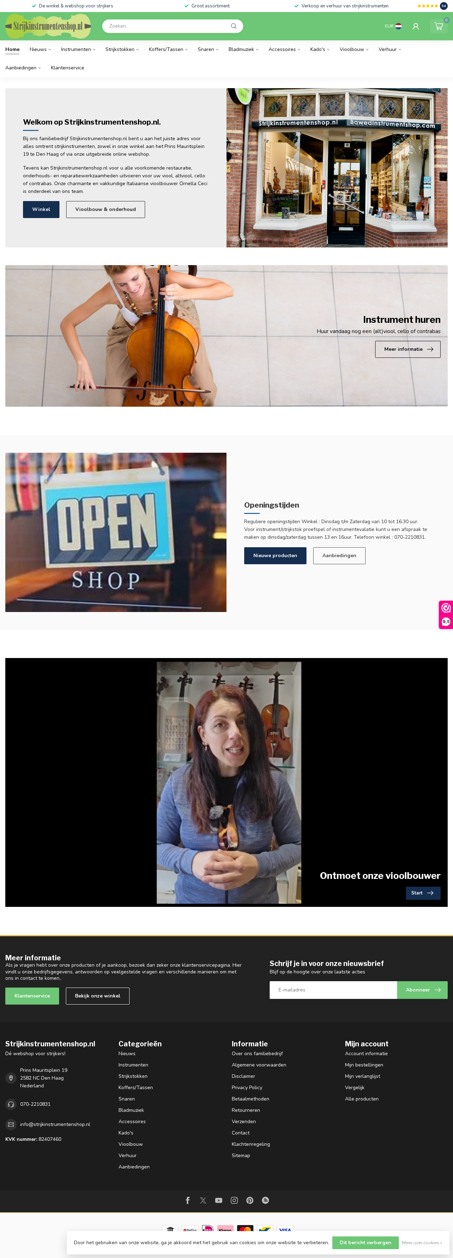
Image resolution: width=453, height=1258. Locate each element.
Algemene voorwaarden (259, 1065)
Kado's (317, 49)
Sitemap (241, 1155)
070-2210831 (35, 1104)
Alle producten (362, 1099)
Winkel (41, 209)
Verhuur (388, 49)
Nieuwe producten (275, 555)
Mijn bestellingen (364, 1065)
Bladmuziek (241, 49)
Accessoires (282, 49)
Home (12, 49)
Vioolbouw (352, 49)
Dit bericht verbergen (365, 1242)
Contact (241, 1133)
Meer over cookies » (422, 1243)
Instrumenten (76, 49)
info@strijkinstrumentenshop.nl (55, 1124)
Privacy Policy (247, 1087)
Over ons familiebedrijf (257, 1053)
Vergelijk (355, 1087)
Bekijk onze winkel (97, 996)
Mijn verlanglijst (362, 1076)
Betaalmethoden (250, 1099)
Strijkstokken (119, 49)
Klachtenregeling (251, 1144)
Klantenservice (67, 67)
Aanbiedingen (20, 67)
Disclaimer (243, 1076)
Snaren (206, 49)
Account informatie (366, 1053)
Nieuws (38, 49)
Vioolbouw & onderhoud (105, 209)
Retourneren (246, 1110)
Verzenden (244, 1121)
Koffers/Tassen (166, 49)
